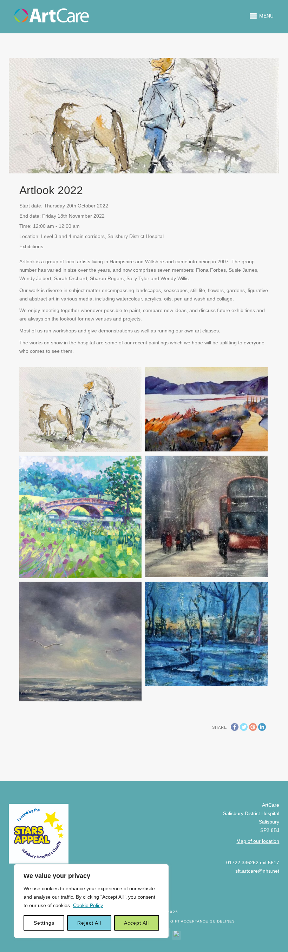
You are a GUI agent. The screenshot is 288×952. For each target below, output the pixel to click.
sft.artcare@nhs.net (257, 871)
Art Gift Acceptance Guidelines (198, 921)
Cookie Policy (88, 905)
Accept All (136, 923)
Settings (44, 923)
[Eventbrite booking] (176, 934)
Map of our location (257, 841)
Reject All (89, 923)
